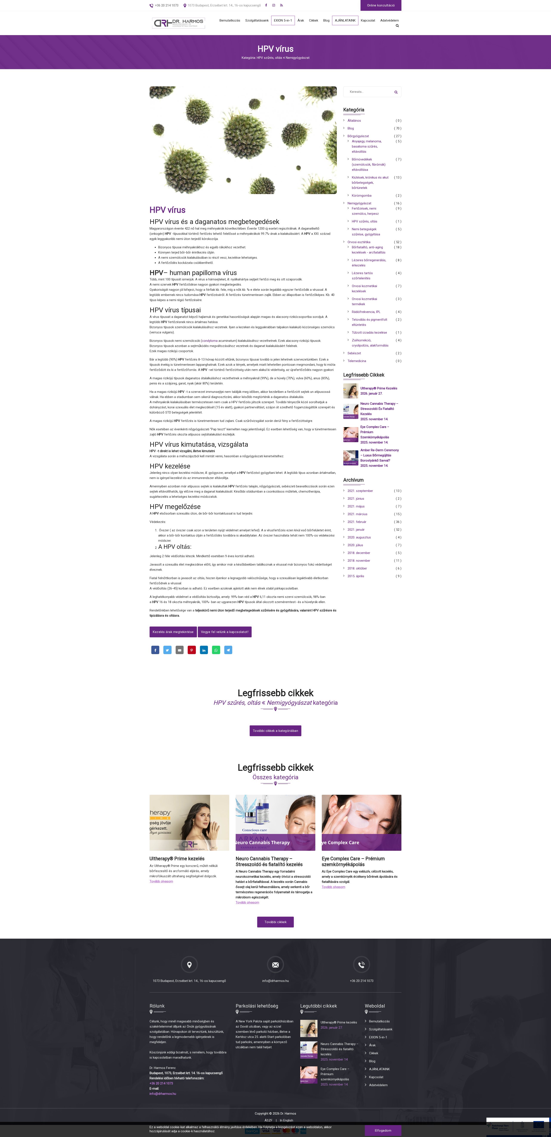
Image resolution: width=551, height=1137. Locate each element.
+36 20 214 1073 (361, 981)
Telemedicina (357, 361)
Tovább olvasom (161, 881)
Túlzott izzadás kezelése (369, 332)
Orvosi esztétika (359, 242)
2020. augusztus (359, 537)
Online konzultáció (381, 5)
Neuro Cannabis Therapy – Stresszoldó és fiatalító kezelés (379, 409)
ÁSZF (268, 1120)
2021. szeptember (360, 491)
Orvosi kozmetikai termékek (364, 301)
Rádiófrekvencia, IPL (366, 312)
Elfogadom (383, 1130)
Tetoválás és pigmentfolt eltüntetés (369, 322)
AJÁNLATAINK (345, 20)
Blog (326, 20)
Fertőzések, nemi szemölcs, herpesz (365, 211)
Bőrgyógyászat (358, 136)
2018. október (357, 568)
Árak (300, 20)
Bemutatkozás (230, 20)
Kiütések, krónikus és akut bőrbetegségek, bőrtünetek (370, 183)
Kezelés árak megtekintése (173, 632)
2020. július (355, 545)
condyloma (210, 341)
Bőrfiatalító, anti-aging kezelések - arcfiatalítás (368, 249)
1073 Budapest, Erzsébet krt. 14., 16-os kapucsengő (224, 5)
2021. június (356, 499)
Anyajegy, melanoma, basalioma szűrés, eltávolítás (367, 146)
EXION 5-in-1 (283, 20)
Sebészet (354, 353)
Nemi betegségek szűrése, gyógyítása (366, 231)
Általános (354, 121)
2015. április (356, 576)
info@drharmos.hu (275, 981)
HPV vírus (168, 210)
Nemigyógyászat (359, 203)
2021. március (357, 514)
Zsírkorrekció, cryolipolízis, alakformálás (370, 342)
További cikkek (275, 922)
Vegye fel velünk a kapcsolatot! (225, 632)
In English (286, 1120)
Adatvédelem (389, 20)
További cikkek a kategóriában (275, 731)
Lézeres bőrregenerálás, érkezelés (369, 262)
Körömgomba (361, 196)
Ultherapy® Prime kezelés (379, 388)
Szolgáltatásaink (257, 20)
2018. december (359, 553)
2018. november (359, 561)
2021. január (356, 530)
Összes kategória (275, 777)
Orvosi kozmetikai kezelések (364, 288)
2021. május (356, 506)
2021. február (357, 522)
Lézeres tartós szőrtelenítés (362, 275)
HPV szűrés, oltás (364, 221)
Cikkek (313, 20)
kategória (275, 702)
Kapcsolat (368, 20)
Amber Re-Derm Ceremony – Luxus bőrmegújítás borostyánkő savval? (380, 455)
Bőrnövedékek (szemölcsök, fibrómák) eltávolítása (368, 164)
